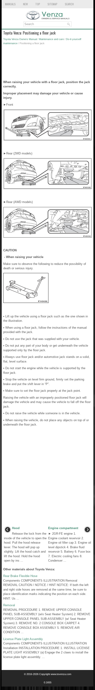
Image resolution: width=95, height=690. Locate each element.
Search (69, 4)
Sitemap (52, 4)
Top (37, 4)
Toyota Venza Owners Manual (20, 39)
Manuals (10, 4)
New (25, 4)
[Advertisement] (47, 64)
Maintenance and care (51, 39)
